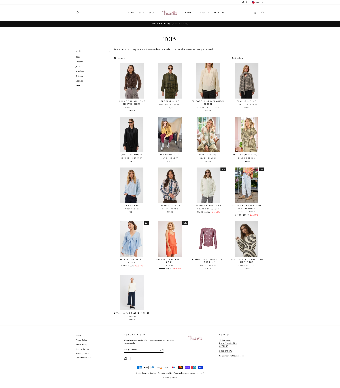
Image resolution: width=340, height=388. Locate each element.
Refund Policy (81, 344)
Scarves (79, 80)
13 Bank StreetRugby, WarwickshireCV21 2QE (228, 343)
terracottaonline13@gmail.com (231, 355)
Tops (78, 85)
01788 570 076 (225, 351)
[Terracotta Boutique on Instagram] (125, 358)
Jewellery (80, 71)
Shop (152, 12)
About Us (219, 12)
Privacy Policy (81, 340)
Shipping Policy (82, 353)
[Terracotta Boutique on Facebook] (131, 358)
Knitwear (80, 75)
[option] (170, 23)
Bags (78, 56)
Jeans (78, 66)
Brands (189, 12)
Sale (141, 12)
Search (78, 335)
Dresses (79, 61)
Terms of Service (82, 349)
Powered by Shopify (170, 377)
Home (131, 12)
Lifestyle (204, 12)
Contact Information (84, 357)
